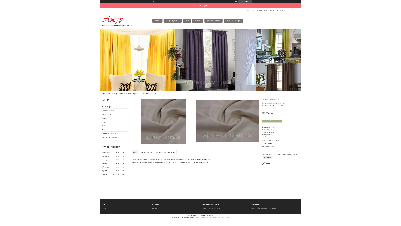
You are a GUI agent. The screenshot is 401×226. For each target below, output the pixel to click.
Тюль (104, 208)
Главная (157, 21)
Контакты (197, 21)
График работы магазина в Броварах (263, 208)
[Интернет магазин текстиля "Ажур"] (112, 19)
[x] (268, 163)
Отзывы (105, 130)
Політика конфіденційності (221, 217)
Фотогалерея (107, 107)
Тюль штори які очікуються (130, 93)
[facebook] (263, 163)
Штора (134, 159)
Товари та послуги (112, 93)
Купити (272, 121)
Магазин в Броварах (233, 21)
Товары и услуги (172, 21)
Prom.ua (211, 216)
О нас (187, 21)
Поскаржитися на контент (203, 217)
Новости (105, 118)
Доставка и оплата (213, 21)
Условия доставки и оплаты (211, 208)
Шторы (154, 208)
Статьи (104, 122)
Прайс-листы (106, 114)
